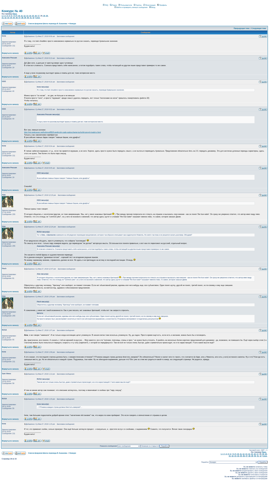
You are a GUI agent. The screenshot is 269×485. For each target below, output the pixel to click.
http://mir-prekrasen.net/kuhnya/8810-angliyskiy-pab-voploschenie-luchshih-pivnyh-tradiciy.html (62, 132)
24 (11, 18)
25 (14, 18)
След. (37, 18)
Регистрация (150, 5)
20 (47, 16)
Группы (139, 5)
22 (5, 18)
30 (28, 18)
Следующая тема (258, 28)
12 (24, 16)
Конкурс (72, 24)
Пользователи (126, 5)
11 (22, 16)
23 (8, 18)
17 (39, 16)
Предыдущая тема (241, 28)
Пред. (14, 14)
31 (31, 18)
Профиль (163, 5)
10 (19, 16)
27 (19, 18)
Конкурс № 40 (12, 11)
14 (30, 16)
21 (3, 18)
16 (36, 16)
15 (33, 16)
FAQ (106, 5)
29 (25, 18)
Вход (153, 7)
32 (33, 18)
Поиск (114, 5)
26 (17, 18)
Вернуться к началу (10, 53)
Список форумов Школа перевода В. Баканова (47, 24)
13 (27, 16)
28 (22, 18)
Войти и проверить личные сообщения (132, 7)
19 (44, 16)
